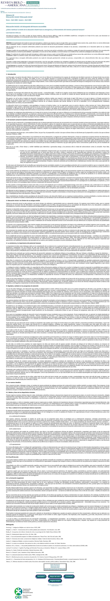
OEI (1, 12)
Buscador (50, 584)
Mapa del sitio (55, 584)
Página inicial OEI (55, 585)
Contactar (60, 584)
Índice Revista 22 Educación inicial (55, 566)
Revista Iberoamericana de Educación (16, 12)
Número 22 (28, 12)
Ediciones (5, 12)
